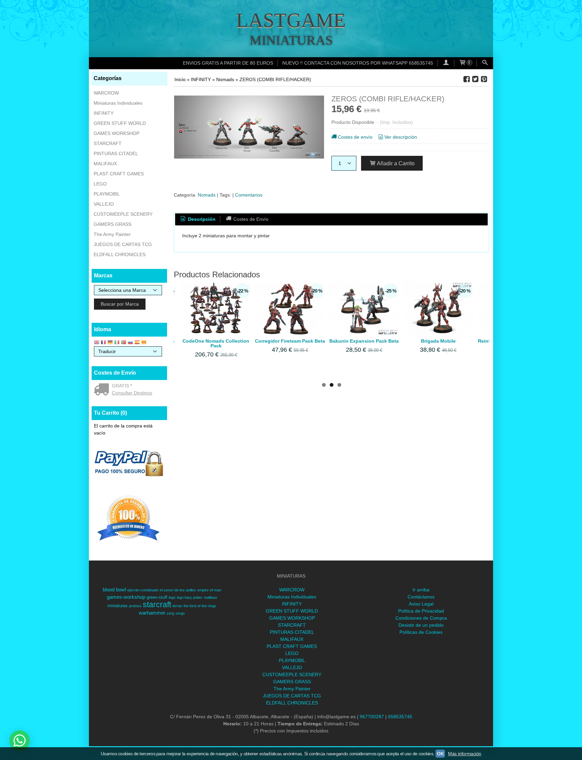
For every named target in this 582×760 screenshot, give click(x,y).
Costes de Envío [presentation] (250, 219)
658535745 (400, 716)
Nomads (207, 195)
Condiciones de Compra (421, 618)
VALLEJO (104, 204)
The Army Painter (112, 234)
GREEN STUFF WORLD (120, 123)
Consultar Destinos (132, 392)
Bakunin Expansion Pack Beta (364, 341)
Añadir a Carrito (395, 163)
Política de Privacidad (421, 611)
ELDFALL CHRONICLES (120, 254)
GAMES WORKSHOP (116, 133)
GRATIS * (122, 385)
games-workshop (126, 597)
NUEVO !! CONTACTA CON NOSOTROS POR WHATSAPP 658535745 (357, 63)
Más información (464, 753)
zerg (170, 613)
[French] (103, 343)
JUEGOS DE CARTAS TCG (123, 244)
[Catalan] (144, 343)
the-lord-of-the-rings (200, 606)
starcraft (157, 604)
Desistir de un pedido (421, 625)
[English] (96, 343)
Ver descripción (400, 137)
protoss (135, 606)
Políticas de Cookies (421, 632)
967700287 (372, 716)
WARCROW (106, 93)
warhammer (152, 613)
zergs (180, 613)
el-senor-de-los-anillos (178, 590)
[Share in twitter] (475, 79)
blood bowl (114, 589)
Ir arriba (421, 589)
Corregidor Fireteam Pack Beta (290, 341)
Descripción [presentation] (201, 219)
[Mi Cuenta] (446, 63)
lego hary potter (189, 597)
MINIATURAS (291, 40)
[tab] (198, 219)
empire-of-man (209, 590)
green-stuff (157, 597)
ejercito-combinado (142, 590)
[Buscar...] (485, 63)
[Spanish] (137, 343)
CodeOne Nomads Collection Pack (216, 343)
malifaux (210, 597)
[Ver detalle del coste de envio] (103, 390)
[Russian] (130, 343)
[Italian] (117, 343)
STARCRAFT (108, 143)
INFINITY (104, 113)
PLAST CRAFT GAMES (119, 173)
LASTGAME (291, 20)
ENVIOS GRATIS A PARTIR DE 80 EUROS (228, 63)
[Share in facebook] (466, 79)
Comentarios (248, 195)
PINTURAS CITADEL (116, 153)
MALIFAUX (105, 163)
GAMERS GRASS (112, 224)
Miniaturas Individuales (118, 103)
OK (440, 753)
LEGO (100, 183)
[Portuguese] (123, 343)
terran (177, 606)
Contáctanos (421, 596)
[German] (110, 343)
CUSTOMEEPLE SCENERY (123, 214)
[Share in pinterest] (484, 79)
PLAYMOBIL (107, 194)
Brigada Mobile (438, 341)
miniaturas (117, 605)
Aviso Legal (421, 604)
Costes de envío (355, 137)
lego (172, 597)
